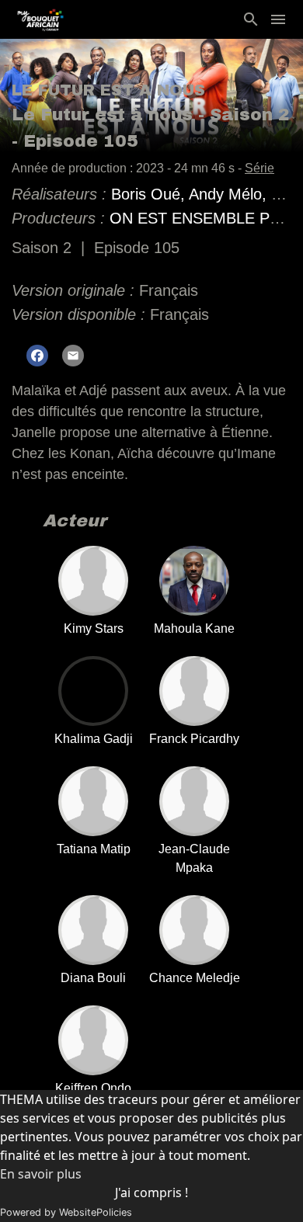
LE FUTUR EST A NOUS (108, 90)
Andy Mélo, (230, 194)
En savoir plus (41, 1173)
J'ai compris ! (151, 1192)
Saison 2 (41, 247)
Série (259, 168)
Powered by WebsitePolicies (66, 1212)
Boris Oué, (150, 194)
